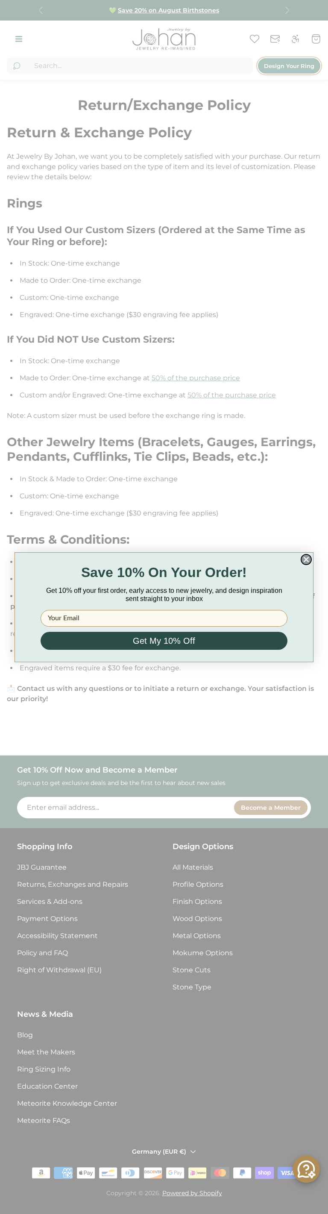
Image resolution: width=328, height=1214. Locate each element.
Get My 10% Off (164, 640)
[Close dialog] (306, 559)
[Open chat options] (306, 1169)
